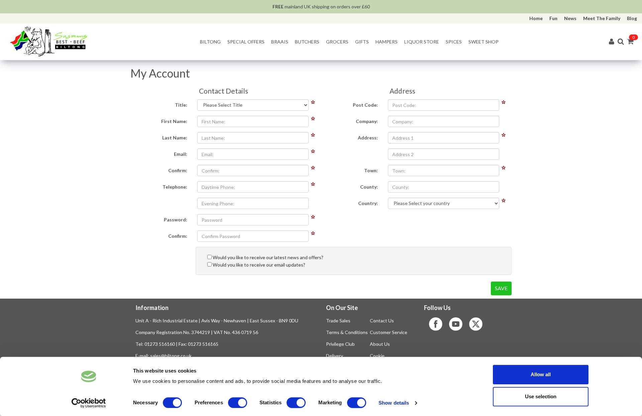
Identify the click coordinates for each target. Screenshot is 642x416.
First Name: (174, 121)
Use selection (540, 396)
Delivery (334, 355)
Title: (181, 105)
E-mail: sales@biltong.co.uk (163, 355)
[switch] (237, 402)
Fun (553, 18)
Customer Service (388, 332)
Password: (175, 219)
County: (369, 187)
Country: (368, 203)
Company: (367, 121)
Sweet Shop (483, 41)
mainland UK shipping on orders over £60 (321, 6)
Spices (454, 41)
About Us (380, 344)
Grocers (337, 41)
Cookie (377, 355)
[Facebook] (439, 324)
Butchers (307, 41)
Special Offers (245, 41)
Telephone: (175, 187)
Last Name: (174, 137)
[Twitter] (479, 324)
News (570, 18)
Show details (394, 403)
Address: (368, 137)
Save (501, 288)
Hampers (387, 41)
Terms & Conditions (347, 332)
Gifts (362, 41)
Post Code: (365, 105)
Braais (279, 41)
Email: (180, 154)
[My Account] (611, 42)
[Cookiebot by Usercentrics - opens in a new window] (89, 403)
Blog (632, 18)
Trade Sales (338, 320)
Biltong (210, 41)
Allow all (541, 374)
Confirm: (177, 170)
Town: (371, 170)
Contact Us (382, 320)
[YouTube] (459, 324)
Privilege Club (340, 344)
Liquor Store (421, 41)
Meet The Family (601, 18)
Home (536, 18)
